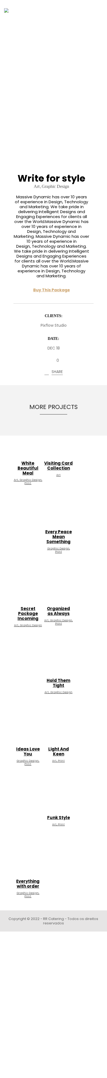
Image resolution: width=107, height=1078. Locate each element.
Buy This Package (51, 290)
